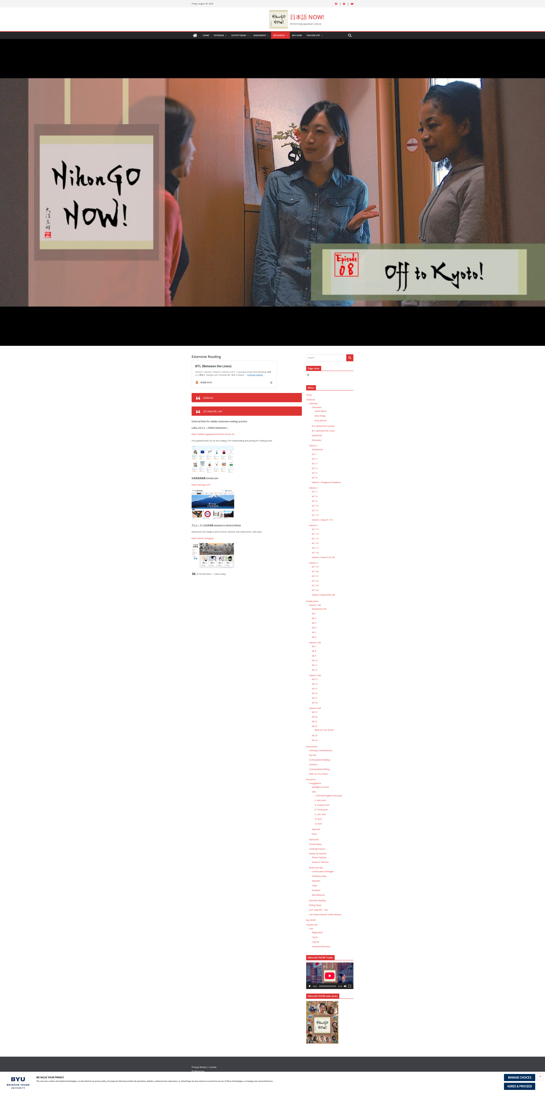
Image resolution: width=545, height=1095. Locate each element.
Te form (318, 819)
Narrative (316, 880)
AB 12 (314, 669)
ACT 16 (315, 543)
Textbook (219, 35)
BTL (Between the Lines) (323, 430)
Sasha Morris (321, 411)
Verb (314, 791)
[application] (329, 975)
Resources (279, 35)
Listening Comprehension (320, 750)
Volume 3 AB (315, 675)
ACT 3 (314, 463)
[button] (225, 35)
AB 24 (314, 740)
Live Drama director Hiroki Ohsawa (325, 914)
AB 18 (314, 702)
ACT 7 (314, 491)
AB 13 (314, 679)
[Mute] (345, 986)
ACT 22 (315, 580)
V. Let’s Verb (320, 814)
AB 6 (314, 637)
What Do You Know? (324, 730)
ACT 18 (315, 552)
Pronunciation (315, 844)
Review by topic (316, 867)
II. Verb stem (320, 800)
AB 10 (314, 660)
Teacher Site (313, 35)
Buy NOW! (297, 35)
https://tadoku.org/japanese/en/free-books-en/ (213, 434)
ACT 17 (315, 548)
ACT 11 (315, 510)
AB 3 (314, 623)
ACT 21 (315, 576)
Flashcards (314, 839)
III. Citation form (322, 805)
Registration (317, 932)
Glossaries (316, 440)
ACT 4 (314, 468)
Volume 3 (313, 525)
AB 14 (314, 684)
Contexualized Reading (319, 759)
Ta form (318, 823)
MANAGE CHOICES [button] (519, 1077)
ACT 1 (314, 454)
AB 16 (314, 693)
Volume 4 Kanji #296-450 (323, 594)
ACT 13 (315, 529)
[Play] (309, 986)
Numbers (316, 890)
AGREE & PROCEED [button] (519, 1086)
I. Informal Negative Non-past (328, 795)
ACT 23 (315, 585)
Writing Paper (315, 905)
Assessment (259, 35)
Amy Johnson (321, 420)
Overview (313, 403)
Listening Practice (317, 848)
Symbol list (208, 397)
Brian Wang (320, 415)
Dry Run (312, 755)
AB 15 (314, 688)
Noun (314, 834)
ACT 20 (315, 571)
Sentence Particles (320, 862)
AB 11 (314, 665)
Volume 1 (313, 445)
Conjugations (315, 783)
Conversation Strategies (323, 871)
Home (206, 35)
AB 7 (314, 646)
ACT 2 (314, 458)
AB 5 (314, 632)
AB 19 (314, 712)
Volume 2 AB (315, 642)
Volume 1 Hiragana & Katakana (326, 482)
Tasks (314, 885)
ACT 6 (314, 477)
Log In (315, 937)
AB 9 (314, 655)
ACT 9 (314, 501)
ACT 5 (314, 473)
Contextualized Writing (319, 769)
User (311, 928)
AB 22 (314, 726)
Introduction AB (319, 609)
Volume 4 (313, 562)
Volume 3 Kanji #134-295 (323, 557)
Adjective (316, 829)
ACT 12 (315, 515)
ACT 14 (315, 534)
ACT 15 (315, 538)
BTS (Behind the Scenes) (323, 426)
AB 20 (314, 716)
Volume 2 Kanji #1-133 (322, 519)
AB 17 (314, 698)
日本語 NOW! (307, 17)
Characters (317, 407)
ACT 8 (314, 496)
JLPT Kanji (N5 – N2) (212, 411)
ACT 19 (315, 566)
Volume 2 (313, 487)
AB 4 (314, 627)
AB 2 (314, 618)
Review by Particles (318, 853)
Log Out (315, 941)
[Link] (195, 35)
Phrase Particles (319, 857)
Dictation (313, 764)
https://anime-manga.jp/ (203, 538)
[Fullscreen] (349, 986)
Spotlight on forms (320, 787)
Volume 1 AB (315, 605)
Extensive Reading (317, 900)
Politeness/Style (319, 876)
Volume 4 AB (315, 708)
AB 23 (314, 735)
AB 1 (314, 613)
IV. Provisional (321, 809)
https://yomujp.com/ (201, 484)
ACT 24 (315, 590)
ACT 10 (315, 505)
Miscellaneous (318, 895)
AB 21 (314, 721)
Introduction (317, 449)
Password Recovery (321, 946)
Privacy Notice (199, 1067)
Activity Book (238, 35)
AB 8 (314, 651)
